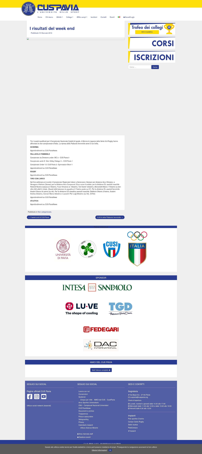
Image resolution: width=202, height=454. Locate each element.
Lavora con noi (84, 391)
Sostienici (82, 397)
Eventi (112, 17)
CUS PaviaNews (85, 408)
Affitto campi (81, 17)
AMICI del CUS (99, 400)
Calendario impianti (86, 425)
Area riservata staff (85, 434)
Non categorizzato (44, 212)
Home (40, 17)
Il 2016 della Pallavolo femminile (110, 217)
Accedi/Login (130, 17)
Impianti (132, 431)
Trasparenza (83, 414)
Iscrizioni (94, 17)
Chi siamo (49, 17)
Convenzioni (83, 394)
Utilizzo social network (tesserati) (39, 405)
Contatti (103, 17)
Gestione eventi (84, 437)
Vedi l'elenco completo (100, 370)
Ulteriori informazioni (99, 450)
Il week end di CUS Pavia (39, 217)
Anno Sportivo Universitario (89, 402)
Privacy (81, 422)
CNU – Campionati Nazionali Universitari (93, 405)
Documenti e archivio (86, 411)
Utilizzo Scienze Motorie (89, 428)
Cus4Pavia (111, 400)
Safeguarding (83, 419)
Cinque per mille (86, 400)
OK (110, 450)
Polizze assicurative (86, 416)
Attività (58, 17)
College (69, 17)
